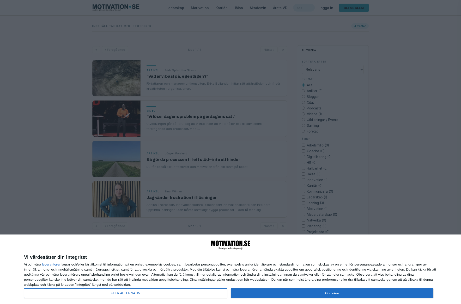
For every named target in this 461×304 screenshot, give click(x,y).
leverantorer (51, 264)
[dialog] (230, 269)
